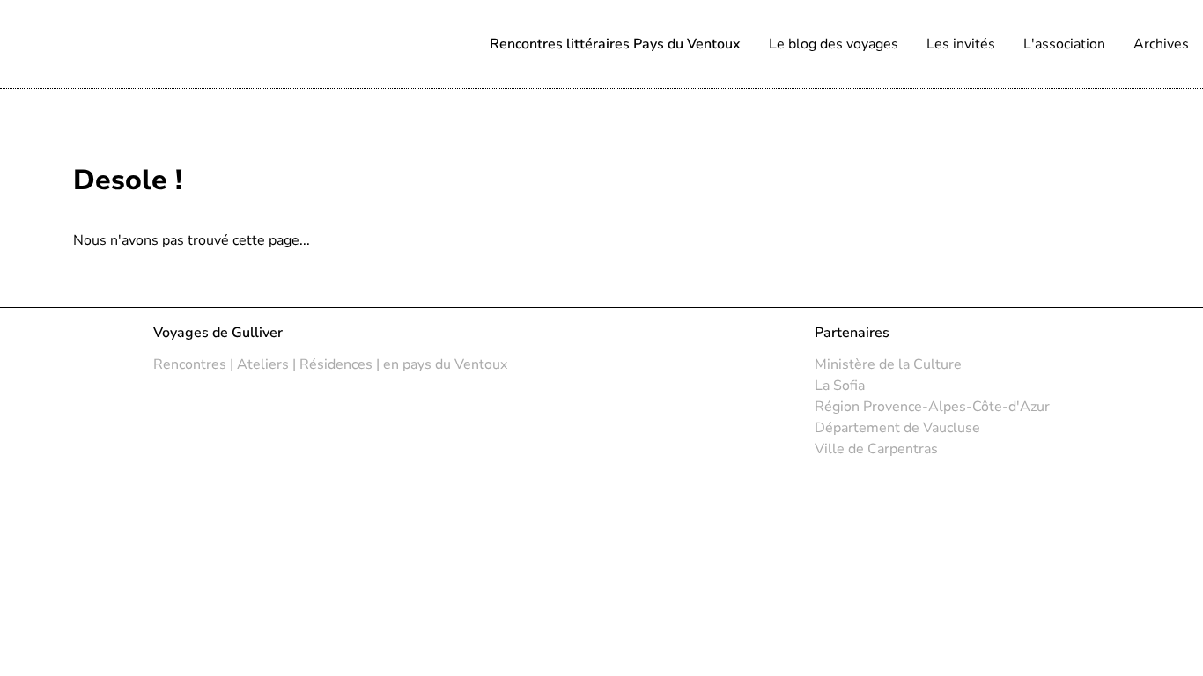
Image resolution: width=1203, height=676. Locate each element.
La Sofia (840, 385)
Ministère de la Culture (888, 364)
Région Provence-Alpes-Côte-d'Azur (932, 406)
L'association (1064, 44)
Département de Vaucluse (897, 427)
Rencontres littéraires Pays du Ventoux (615, 44)
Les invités (960, 44)
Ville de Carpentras (876, 449)
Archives (1161, 44)
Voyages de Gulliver (218, 332)
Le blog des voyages (833, 44)
